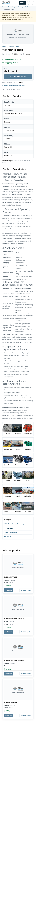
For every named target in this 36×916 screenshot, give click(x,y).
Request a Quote (19, 76)
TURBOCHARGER (10, 577)
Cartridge (7, 536)
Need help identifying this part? (14, 85)
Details (9, 590)
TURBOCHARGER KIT (11, 532)
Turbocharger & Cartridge (15, 7)
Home (4, 7)
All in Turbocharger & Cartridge (14, 524)
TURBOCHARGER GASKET (14, 619)
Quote (22, 3)
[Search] (28, 3)
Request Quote (26, 590)
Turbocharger (29, 7)
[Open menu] (32, 3)
